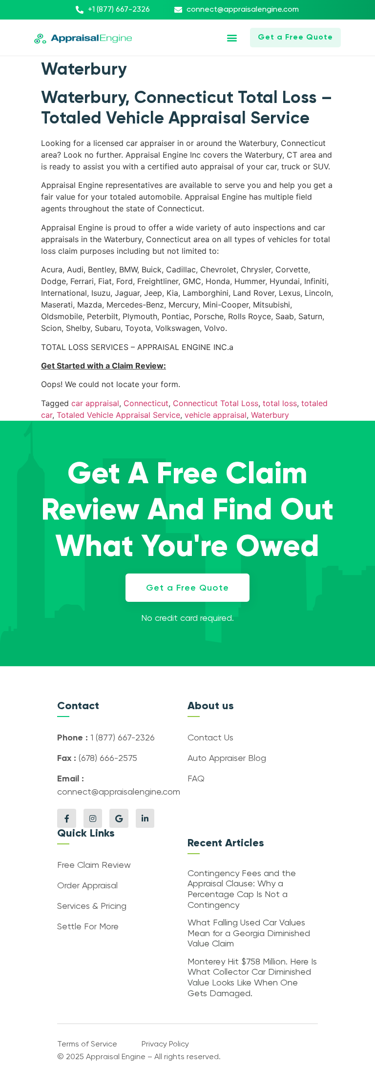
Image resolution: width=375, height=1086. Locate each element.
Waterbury (270, 415)
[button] (232, 38)
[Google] (118, 818)
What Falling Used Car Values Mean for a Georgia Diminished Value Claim (249, 933)
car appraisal (95, 403)
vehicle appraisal (216, 415)
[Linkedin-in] (145, 818)
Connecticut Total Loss (215, 403)
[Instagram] (92, 818)
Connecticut (146, 403)
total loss (280, 403)
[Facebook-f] (66, 818)
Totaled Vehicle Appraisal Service (118, 415)
